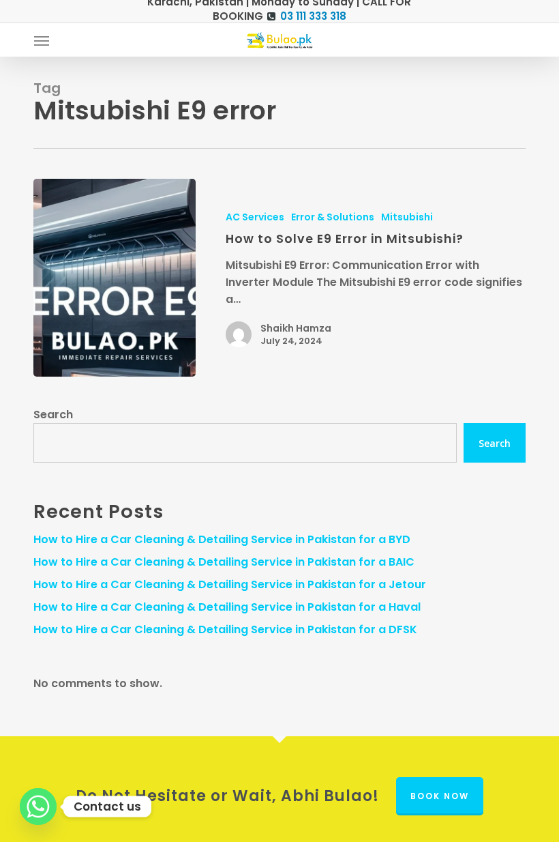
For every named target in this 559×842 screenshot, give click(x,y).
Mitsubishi (407, 217)
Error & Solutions (332, 217)
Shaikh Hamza (295, 328)
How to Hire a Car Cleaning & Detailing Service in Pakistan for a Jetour (229, 584)
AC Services (255, 217)
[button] (41, 40)
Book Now (439, 796)
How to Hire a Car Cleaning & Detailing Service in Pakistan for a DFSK (225, 629)
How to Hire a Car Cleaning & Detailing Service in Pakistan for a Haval (227, 607)
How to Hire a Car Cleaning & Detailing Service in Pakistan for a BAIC (223, 562)
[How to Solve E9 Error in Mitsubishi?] (114, 278)
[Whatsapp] (38, 806)
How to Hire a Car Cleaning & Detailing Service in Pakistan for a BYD (221, 539)
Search (53, 414)
